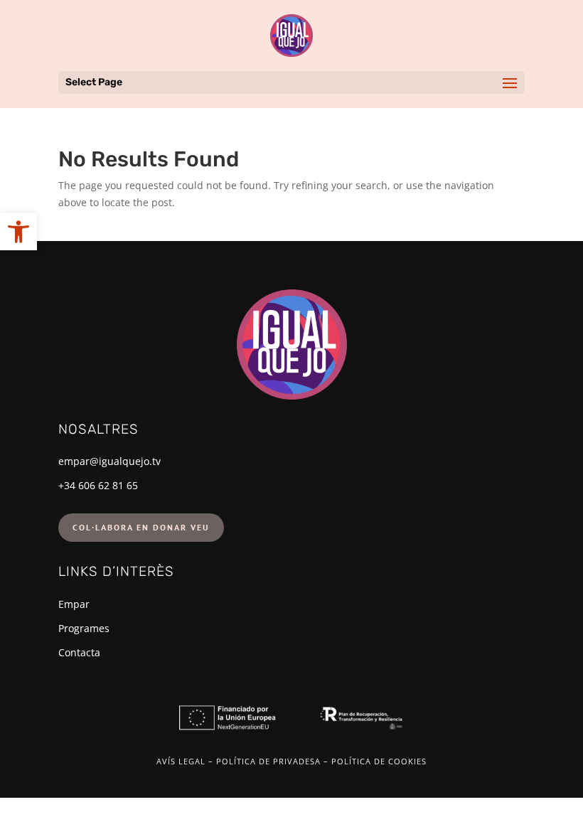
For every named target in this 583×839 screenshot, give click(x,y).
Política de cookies (379, 761)
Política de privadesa (268, 761)
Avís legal (180, 761)
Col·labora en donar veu (141, 527)
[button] (18, 231)
